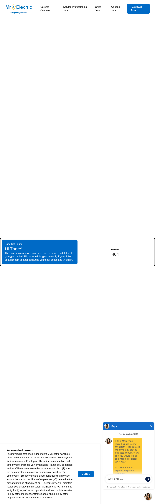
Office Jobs (98, 9)
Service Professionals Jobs (75, 9)
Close (86, 474)
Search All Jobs (136, 9)
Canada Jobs (115, 9)
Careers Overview (45, 9)
